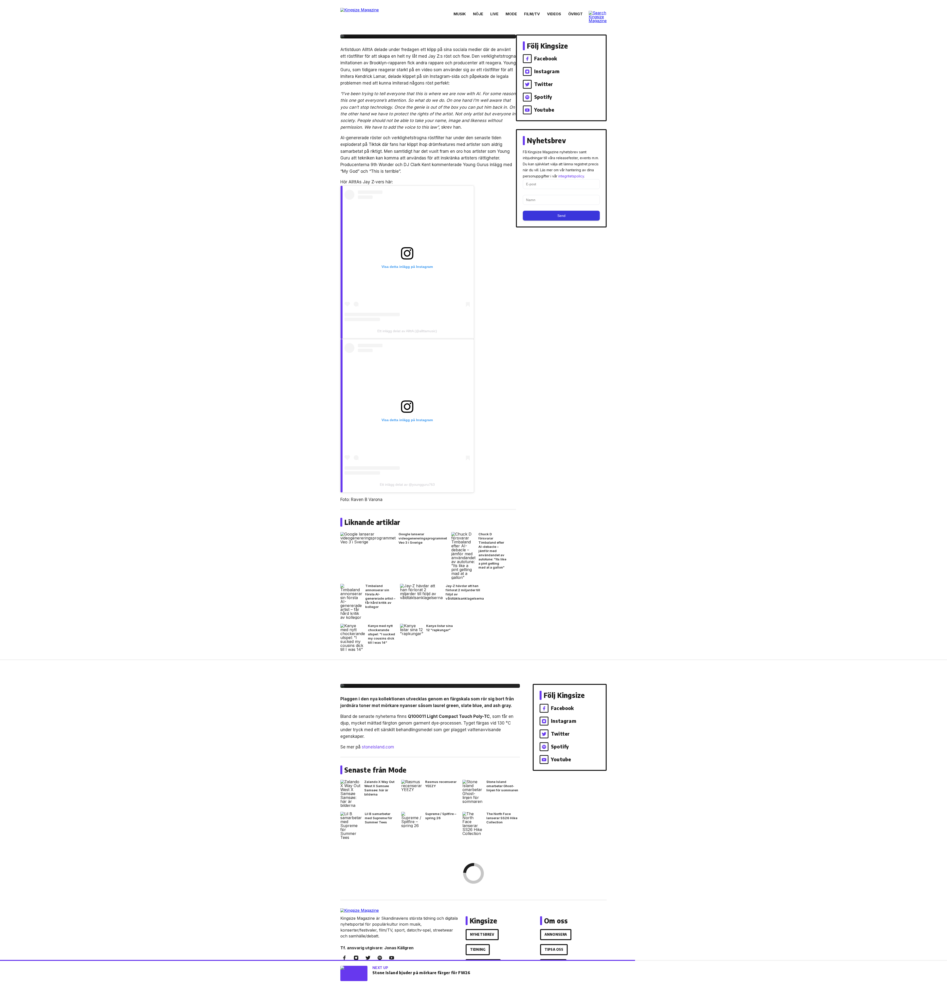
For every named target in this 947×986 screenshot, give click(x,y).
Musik (460, 14)
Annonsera (556, 934)
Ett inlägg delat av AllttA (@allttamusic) (407, 331)
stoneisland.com (378, 746)
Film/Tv (532, 14)
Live (494, 14)
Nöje (478, 14)
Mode (511, 14)
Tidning (477, 949)
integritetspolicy (571, 176)
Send (561, 216)
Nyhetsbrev (482, 934)
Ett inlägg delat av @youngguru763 (407, 484)
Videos (554, 14)
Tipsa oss (554, 949)
